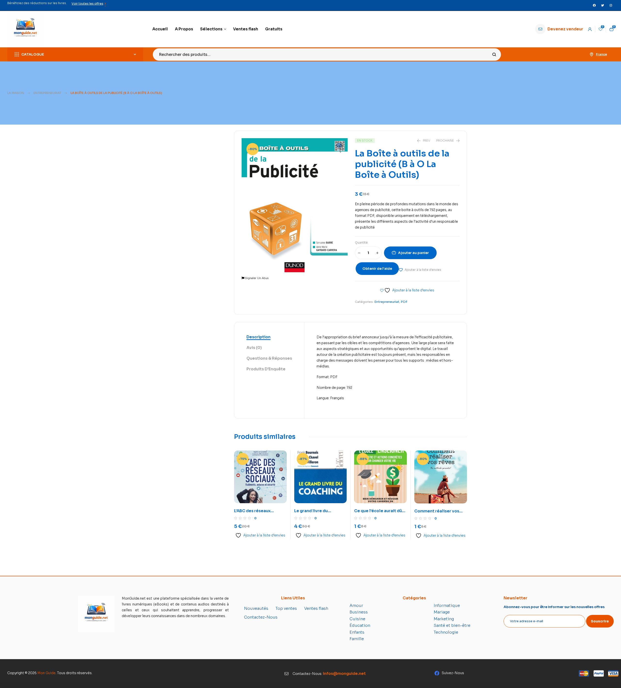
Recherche (494, 54)
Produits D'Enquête (266, 369)
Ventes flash (316, 608)
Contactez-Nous (261, 617)
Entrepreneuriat (47, 93)
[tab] (269, 337)
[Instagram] (611, 5)
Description (258, 337)
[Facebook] (594, 5)
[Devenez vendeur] (540, 29)
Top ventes (286, 608)
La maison (15, 93)
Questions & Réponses (269, 358)
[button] (339, 148)
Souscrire (600, 621)
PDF (404, 302)
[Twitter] (602, 5)
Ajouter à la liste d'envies (423, 270)
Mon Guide (46, 673)
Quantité (361, 242)
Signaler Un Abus (256, 278)
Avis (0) (254, 347)
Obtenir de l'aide (377, 268)
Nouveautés (256, 608)
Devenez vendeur (565, 29)
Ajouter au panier (413, 253)
